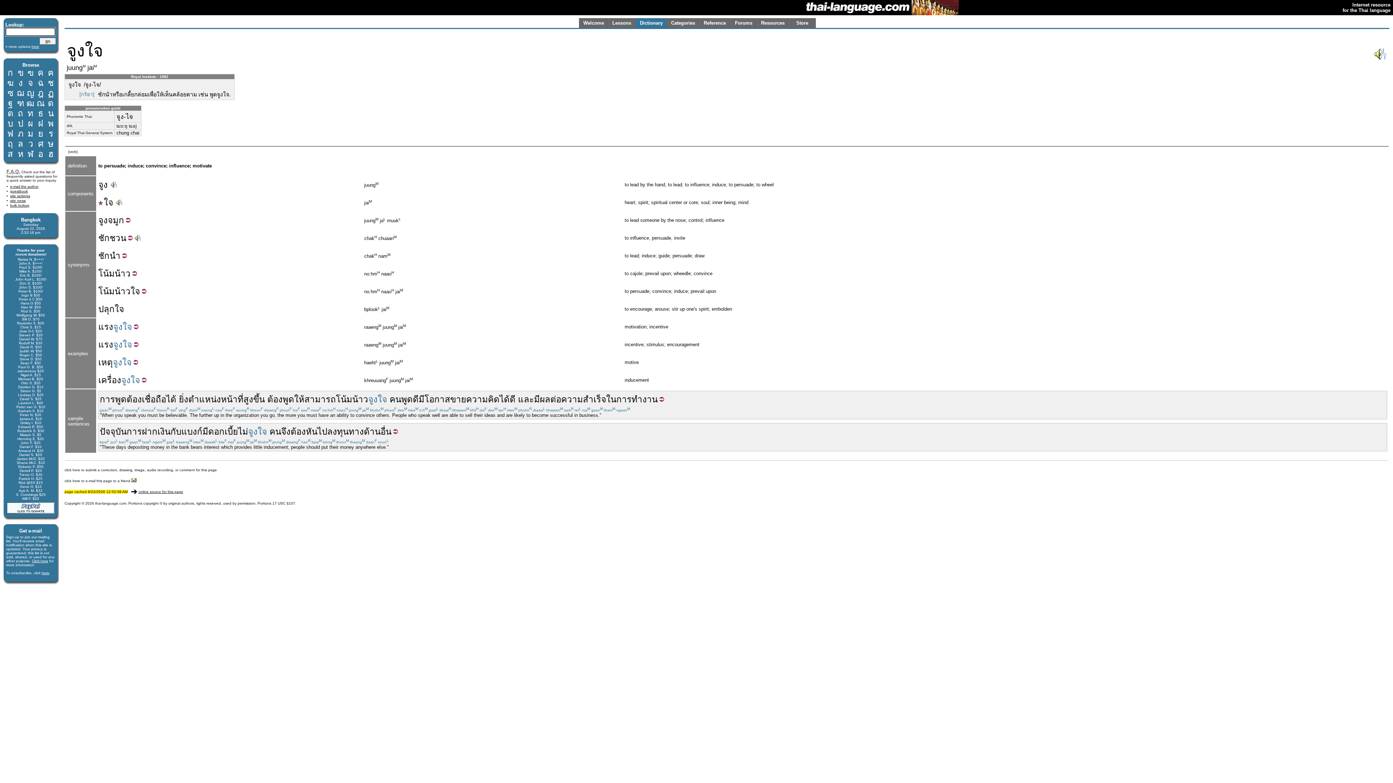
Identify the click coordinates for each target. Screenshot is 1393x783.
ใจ (108, 202)
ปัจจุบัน (113, 431)
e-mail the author (24, 186)
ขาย (458, 399)
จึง (286, 431)
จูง (103, 185)
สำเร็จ (594, 399)
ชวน (118, 238)
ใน (611, 399)
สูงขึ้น (254, 399)
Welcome (593, 23)
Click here (40, 561)
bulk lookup (19, 205)
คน (395, 399)
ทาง (356, 431)
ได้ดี (507, 399)
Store (802, 23)
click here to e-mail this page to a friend (98, 481)
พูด (288, 399)
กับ (175, 431)
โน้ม (106, 273)
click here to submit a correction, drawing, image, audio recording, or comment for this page (141, 470)
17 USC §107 (283, 503)
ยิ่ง (183, 399)
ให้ (299, 399)
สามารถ (320, 399)
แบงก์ (191, 431)
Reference (715, 23)
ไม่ (243, 431)
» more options (22, 47)
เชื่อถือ (154, 399)
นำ (115, 256)
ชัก (104, 238)
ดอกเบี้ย (223, 431)
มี (205, 431)
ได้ (171, 399)
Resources (773, 23)
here (45, 573)
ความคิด (483, 399)
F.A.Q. (13, 171)
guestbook (19, 191)
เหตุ (105, 362)
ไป (322, 431)
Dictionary (651, 23)
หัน (311, 431)
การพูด (113, 399)
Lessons (621, 23)
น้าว (123, 273)
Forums (743, 23)
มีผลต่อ (547, 399)
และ (526, 399)
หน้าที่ (232, 399)
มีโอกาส (434, 399)
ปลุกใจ (111, 309)
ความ (572, 399)
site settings (20, 196)
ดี (416, 399)
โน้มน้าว (114, 291)
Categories (683, 23)
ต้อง (134, 399)
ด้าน (372, 431)
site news (18, 201)
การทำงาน (637, 399)
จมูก (116, 220)
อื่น (386, 431)
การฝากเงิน (148, 431)
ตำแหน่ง (204, 399)
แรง (105, 327)
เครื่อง (109, 380)
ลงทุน (338, 431)
